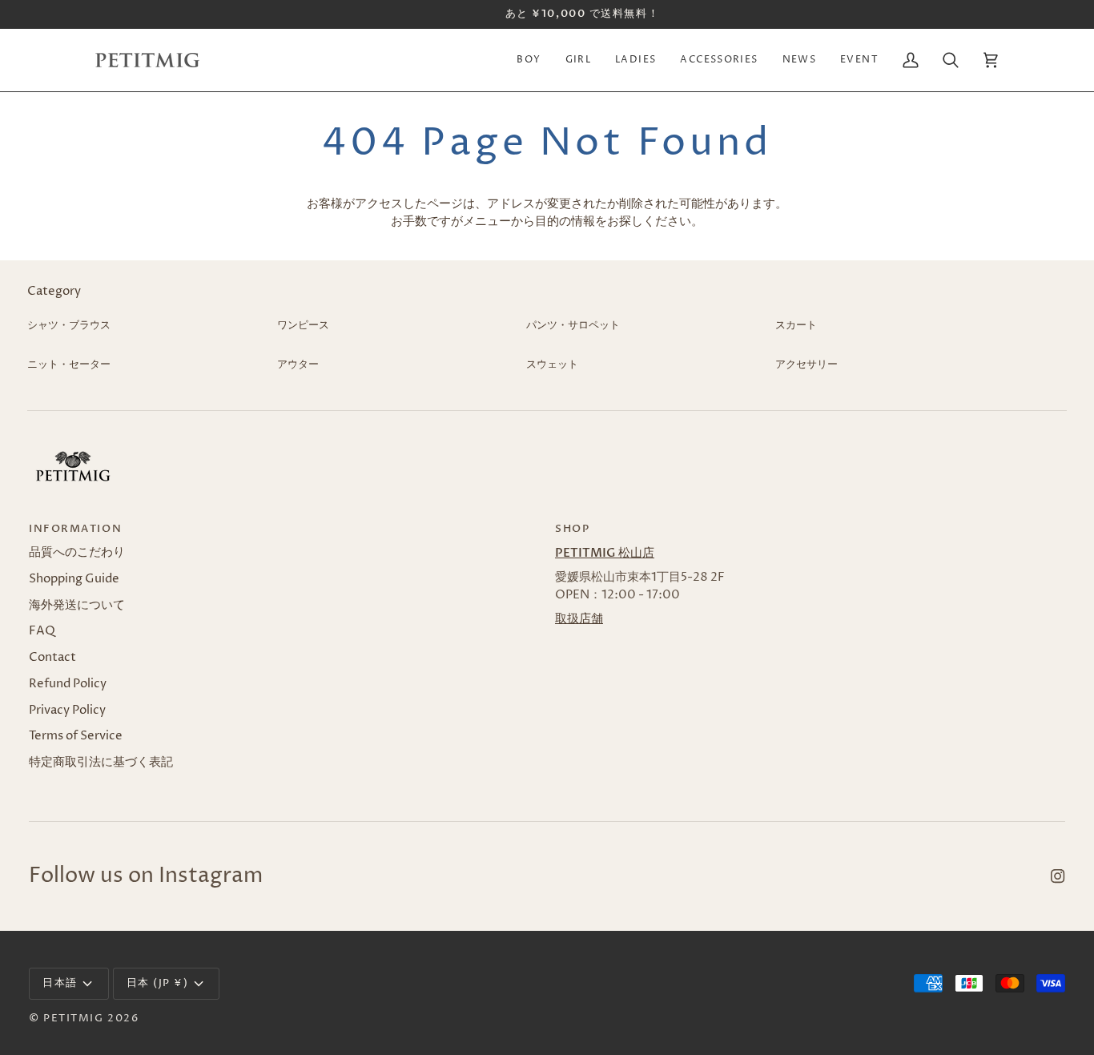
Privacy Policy (67, 711)
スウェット (552, 364)
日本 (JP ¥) (158, 983)
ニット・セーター (69, 364)
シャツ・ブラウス (69, 325)
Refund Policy (68, 684)
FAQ (42, 631)
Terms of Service (76, 736)
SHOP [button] (572, 528)
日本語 (60, 983)
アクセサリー (806, 364)
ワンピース (303, 325)
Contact (52, 658)
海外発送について (77, 606)
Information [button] (75, 528)
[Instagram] (1058, 876)
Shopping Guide (74, 579)
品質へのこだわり (77, 553)
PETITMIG (73, 1018)
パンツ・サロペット (573, 325)
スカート (796, 325)
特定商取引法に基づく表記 (101, 763)
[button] (529, 60)
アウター (298, 364)
